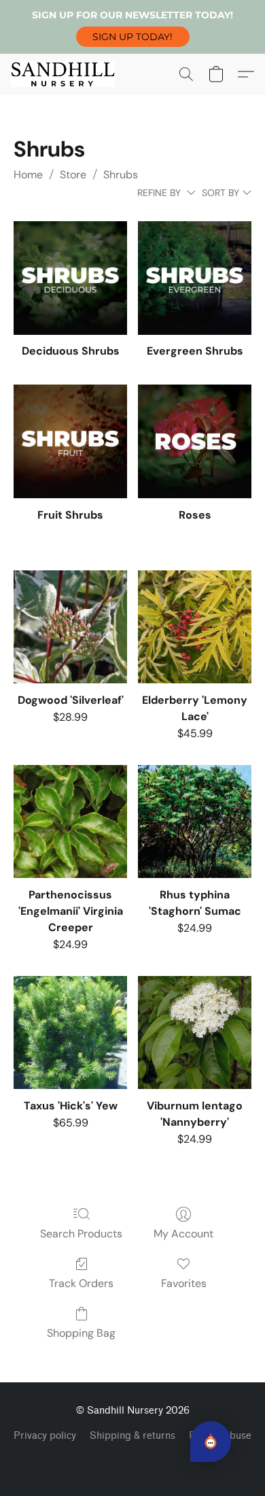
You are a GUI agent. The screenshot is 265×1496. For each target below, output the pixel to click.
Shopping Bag (81, 1333)
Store (73, 174)
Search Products (81, 1233)
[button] (133, 37)
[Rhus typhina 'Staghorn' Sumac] (194, 822)
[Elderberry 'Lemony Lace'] (194, 627)
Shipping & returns (132, 1436)
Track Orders (81, 1283)
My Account (183, 1233)
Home (28, 174)
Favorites (184, 1283)
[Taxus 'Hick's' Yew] (70, 1033)
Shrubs (120, 174)
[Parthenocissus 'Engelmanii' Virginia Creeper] (70, 822)
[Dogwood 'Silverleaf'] (70, 627)
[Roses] (194, 441)
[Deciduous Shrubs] (70, 278)
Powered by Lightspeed (133, 1459)
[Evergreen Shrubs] (194, 278)
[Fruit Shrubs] (70, 441)
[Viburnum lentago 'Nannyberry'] (194, 1033)
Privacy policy (45, 1436)
